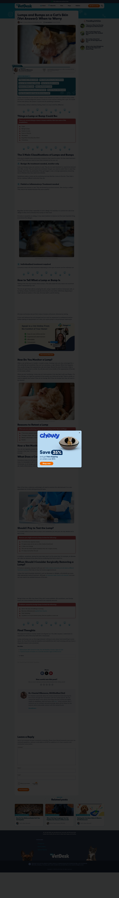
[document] (59, 449)
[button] (79, 432)
